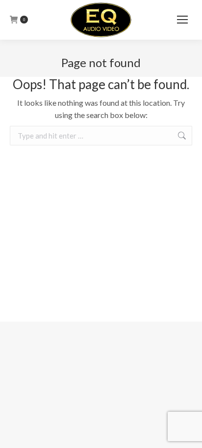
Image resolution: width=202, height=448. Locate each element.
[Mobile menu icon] (182, 19)
